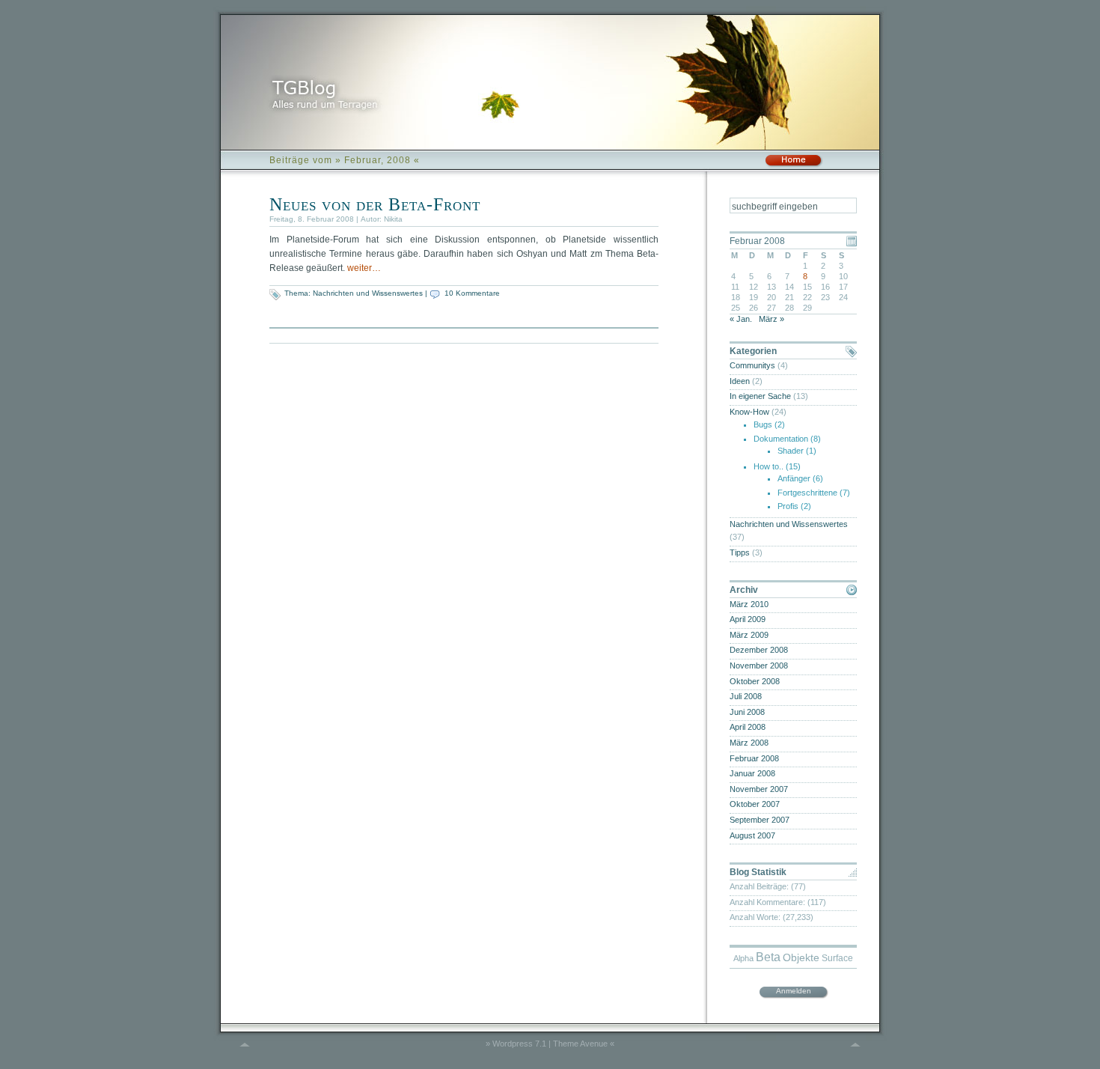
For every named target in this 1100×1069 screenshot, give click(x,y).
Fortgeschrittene (807, 492)
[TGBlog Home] (793, 164)
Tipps (740, 552)
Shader (790, 450)
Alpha (743, 958)
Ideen (740, 381)
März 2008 (749, 742)
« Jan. (741, 318)
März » (771, 318)
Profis (787, 506)
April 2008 (748, 726)
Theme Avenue (580, 1043)
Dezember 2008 (759, 649)
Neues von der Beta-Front (374, 204)
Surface (837, 958)
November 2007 (759, 789)
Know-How (749, 411)
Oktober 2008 (755, 681)
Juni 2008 (747, 711)
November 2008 (759, 665)
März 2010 (749, 604)
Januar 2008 (752, 773)
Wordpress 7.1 (519, 1043)
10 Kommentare (472, 293)
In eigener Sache (760, 396)
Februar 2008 (754, 758)
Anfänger (793, 478)
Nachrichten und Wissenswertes (368, 293)
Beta (768, 957)
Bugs (763, 424)
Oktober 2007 (755, 804)
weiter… (364, 268)
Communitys (752, 365)
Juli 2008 (746, 696)
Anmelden (793, 991)
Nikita (393, 219)
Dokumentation (781, 438)
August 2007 (752, 835)
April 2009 (748, 619)
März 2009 (749, 634)
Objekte (801, 957)
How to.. (768, 466)
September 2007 (759, 819)
